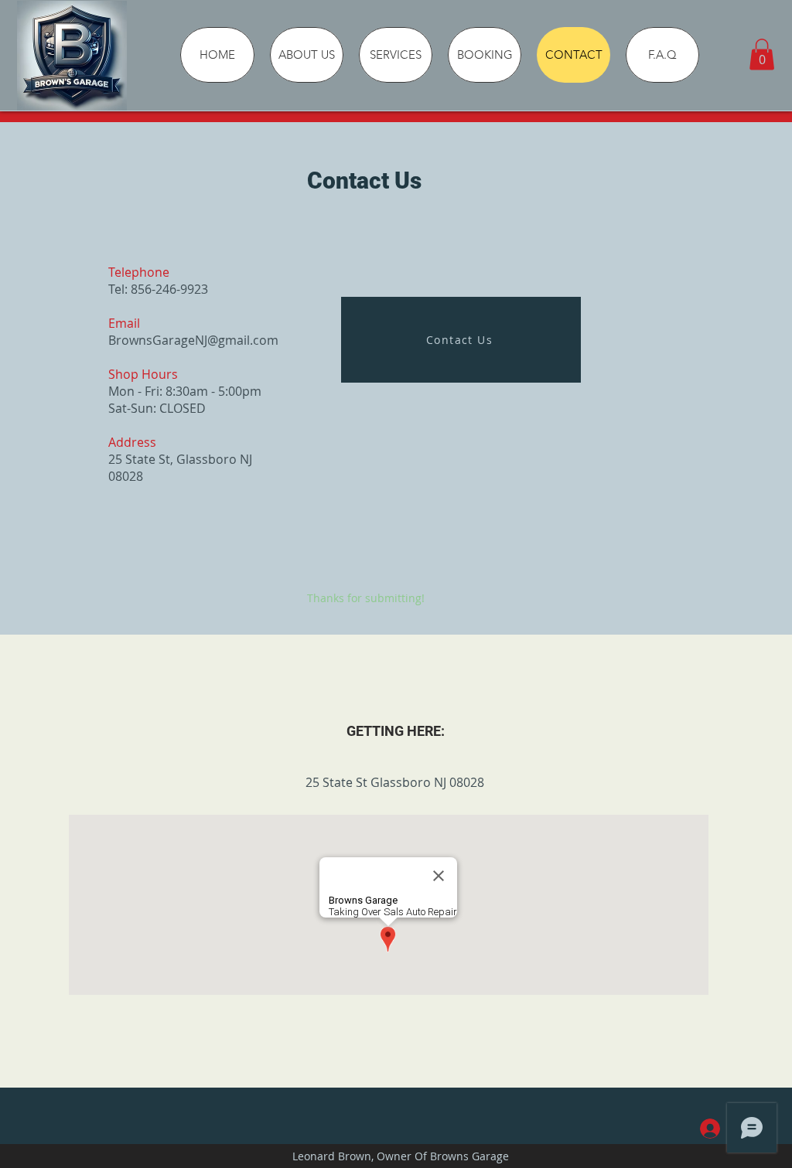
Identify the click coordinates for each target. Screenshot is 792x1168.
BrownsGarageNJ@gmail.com (193, 340)
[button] (762, 54)
